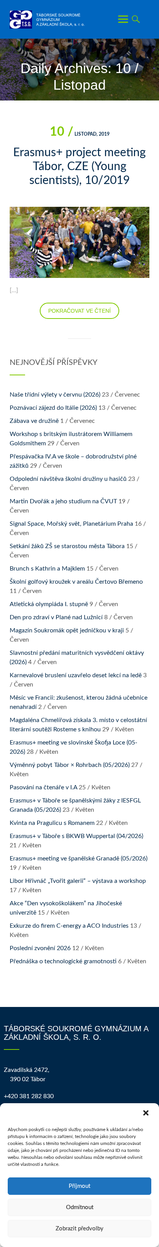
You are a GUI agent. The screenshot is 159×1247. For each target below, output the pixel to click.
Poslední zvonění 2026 (40, 948)
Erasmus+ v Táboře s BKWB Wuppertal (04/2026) (76, 836)
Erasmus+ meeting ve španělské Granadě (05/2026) (78, 858)
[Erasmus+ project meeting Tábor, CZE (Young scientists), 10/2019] (79, 242)
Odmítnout (79, 1207)
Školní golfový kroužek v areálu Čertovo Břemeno (76, 582)
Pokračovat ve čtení (79, 311)
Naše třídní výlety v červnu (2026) (55, 395)
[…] (14, 290)
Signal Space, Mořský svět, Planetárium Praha (71, 524)
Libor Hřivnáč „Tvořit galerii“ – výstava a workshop (78, 881)
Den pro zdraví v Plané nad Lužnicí (56, 617)
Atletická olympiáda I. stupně (49, 604)
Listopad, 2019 (80, 134)
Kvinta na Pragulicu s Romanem (52, 823)
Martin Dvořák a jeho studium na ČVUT (63, 501)
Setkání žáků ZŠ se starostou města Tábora (67, 546)
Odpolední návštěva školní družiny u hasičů (68, 479)
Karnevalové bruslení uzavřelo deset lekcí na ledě (76, 675)
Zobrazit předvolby (79, 1229)
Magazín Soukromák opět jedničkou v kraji (67, 630)
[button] (146, 1113)
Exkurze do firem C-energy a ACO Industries (69, 926)
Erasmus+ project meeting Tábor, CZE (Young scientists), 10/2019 (79, 166)
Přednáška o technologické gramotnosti (63, 961)
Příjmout (79, 1186)
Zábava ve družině (34, 421)
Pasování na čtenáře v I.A (43, 787)
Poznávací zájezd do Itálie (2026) (53, 408)
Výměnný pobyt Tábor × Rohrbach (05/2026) (70, 765)
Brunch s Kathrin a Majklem (47, 569)
